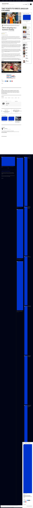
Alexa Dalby (3, 90)
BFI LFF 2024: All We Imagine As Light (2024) (29, 356)
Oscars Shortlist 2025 (29, 256)
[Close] (23, 443)
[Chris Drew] (24, 53)
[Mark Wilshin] (24, 48)
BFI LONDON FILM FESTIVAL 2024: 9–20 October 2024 (29, 406)
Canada (29, 26)
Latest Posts (16, 101)
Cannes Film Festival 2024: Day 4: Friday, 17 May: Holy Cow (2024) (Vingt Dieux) (16, 111)
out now (29, 32)
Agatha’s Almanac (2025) (26, 29)
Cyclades (9, 90)
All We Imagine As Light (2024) (29, 306)
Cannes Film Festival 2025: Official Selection (29, 207)
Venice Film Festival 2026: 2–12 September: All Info (26, 20)
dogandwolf (11, 90)
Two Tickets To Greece (4, 93)
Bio (6, 101)
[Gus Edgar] (24, 56)
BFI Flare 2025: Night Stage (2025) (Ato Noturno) (17, 122)
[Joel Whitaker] (24, 61)
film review (15, 90)
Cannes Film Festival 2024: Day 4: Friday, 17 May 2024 (6, 111)
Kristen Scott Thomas (7, 51)
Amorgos (6, 90)
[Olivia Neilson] (24, 58)
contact (9, 176)
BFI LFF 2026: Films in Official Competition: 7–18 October (26, 34)
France (18, 90)
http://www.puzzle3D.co (4, 132)
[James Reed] (24, 50)
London (27, 32)
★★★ (27, 26)
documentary (28, 27)
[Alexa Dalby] (24, 45)
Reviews (28, 33)
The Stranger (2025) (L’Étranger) (29, 158)
